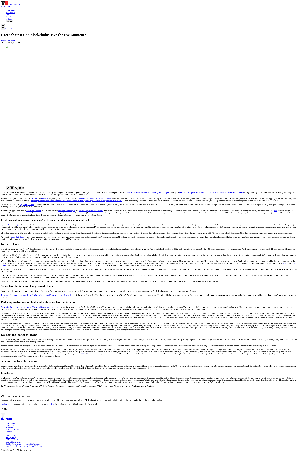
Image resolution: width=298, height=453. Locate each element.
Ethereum (44, 199)
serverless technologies (66, 211)
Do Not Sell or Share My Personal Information (23, 444)
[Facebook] (2, 419)
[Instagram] (4, 419)
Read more (5, 404)
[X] (6, 419)
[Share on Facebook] (20, 188)
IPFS (82, 354)
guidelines (50, 404)
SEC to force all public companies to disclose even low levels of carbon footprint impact (211, 193)
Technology (10, 19)
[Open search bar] (3, 28)
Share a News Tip (12, 430)
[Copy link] (8, 188)
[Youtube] (11, 419)
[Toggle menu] (3, 25)
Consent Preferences (13, 442)
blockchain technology (18, 237)
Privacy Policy (11, 438)
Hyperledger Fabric (27, 205)
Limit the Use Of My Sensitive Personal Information (25, 446)
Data (7, 15)
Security (9, 17)
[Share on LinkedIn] (12, 188)
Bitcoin (35, 199)
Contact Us (10, 425)
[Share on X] (16, 188)
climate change (12, 225)
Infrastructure (10, 13)
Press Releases (11, 423)
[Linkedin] (8, 419)
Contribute (9, 432)
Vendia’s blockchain (33, 211)
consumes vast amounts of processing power (94, 199)
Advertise (9, 427)
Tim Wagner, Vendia (8, 40)
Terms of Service (12, 440)
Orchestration (10, 11)
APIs (275, 211)
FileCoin (90, 354)
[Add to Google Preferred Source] (23, 188)
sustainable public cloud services (91, 211)
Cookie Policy (11, 436)
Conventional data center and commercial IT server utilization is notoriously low (30, 307)
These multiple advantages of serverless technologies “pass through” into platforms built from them (37, 295)
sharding (285, 263)
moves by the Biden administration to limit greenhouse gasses (148, 193)
